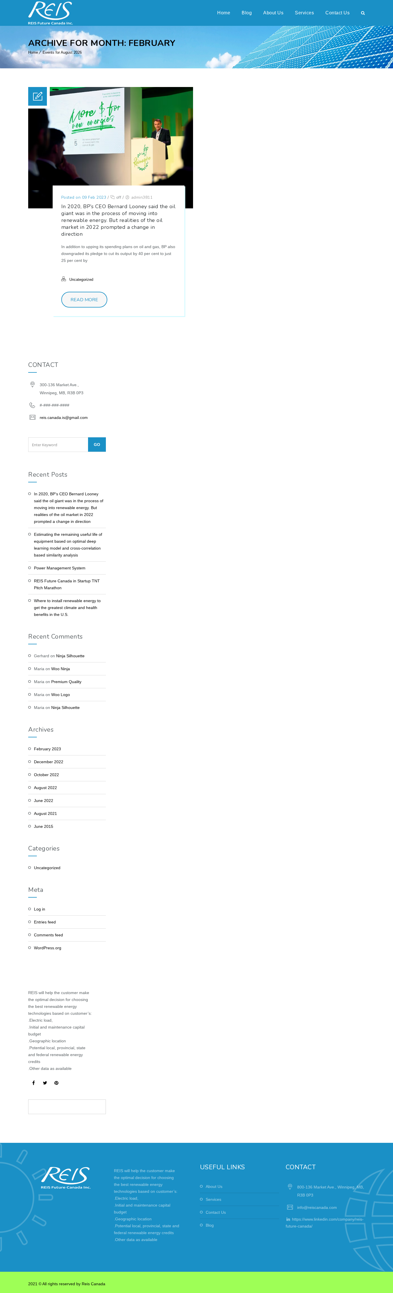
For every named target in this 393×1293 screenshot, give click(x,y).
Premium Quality (66, 681)
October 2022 (46, 774)
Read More (84, 300)
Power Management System (59, 568)
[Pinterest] (56, 1083)
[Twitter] (45, 1083)
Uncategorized (81, 279)
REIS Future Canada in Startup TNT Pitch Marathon (67, 584)
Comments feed (48, 935)
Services (304, 12)
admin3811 (142, 197)
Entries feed (45, 922)
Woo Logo (60, 694)
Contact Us (337, 12)
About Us (273, 12)
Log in (39, 909)
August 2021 (45, 813)
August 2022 (45, 787)
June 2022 (43, 800)
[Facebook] (33, 1083)
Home (223, 12)
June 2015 (43, 826)
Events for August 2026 (62, 52)
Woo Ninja (60, 668)
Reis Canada (93, 1284)
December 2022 (48, 761)
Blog (247, 12)
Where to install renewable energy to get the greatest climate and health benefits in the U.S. (67, 607)
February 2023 (47, 749)
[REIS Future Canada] (50, 13)
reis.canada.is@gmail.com (64, 417)
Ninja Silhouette (70, 656)
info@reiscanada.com (317, 1207)
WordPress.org (47, 948)
